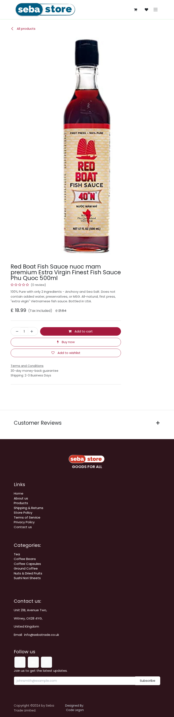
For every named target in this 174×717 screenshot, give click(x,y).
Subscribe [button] (147, 680)
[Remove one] (16, 331)
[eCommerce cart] (135, 9)
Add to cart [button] (83, 331)
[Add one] (33, 331)
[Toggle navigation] (155, 9)
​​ (28, 508)
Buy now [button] (68, 342)
